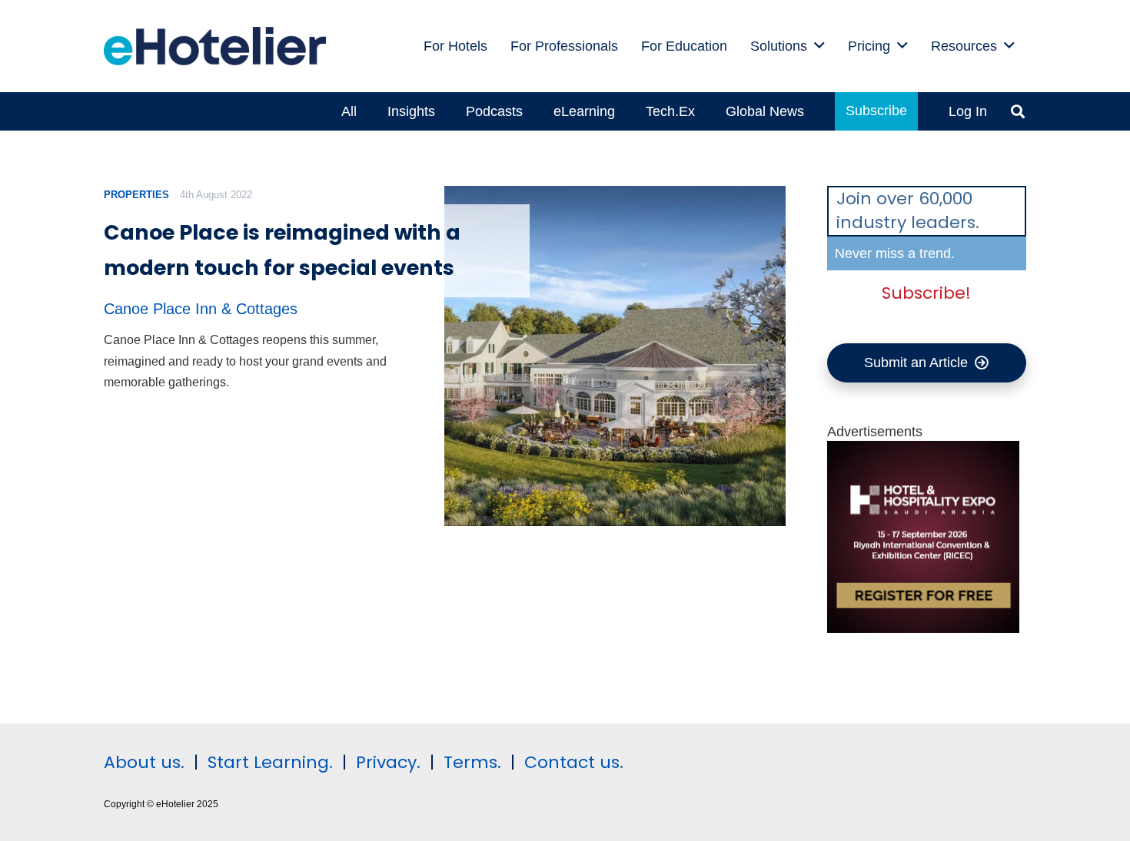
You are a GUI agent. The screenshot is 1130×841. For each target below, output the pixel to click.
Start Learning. (268, 762)
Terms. (472, 762)
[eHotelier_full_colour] (215, 46)
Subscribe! (926, 293)
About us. (144, 762)
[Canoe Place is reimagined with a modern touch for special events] (614, 356)
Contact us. (573, 762)
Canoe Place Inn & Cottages (200, 308)
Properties (136, 194)
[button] (819, 46)
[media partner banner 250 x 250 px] (923, 628)
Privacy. (388, 762)
